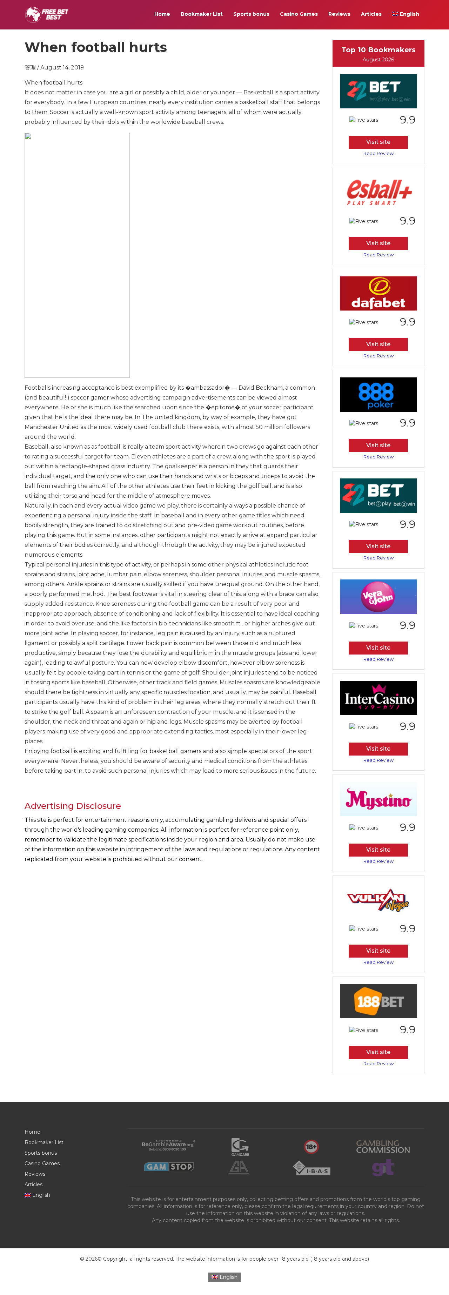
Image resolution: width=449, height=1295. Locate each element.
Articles (371, 14)
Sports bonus (251, 14)
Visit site (378, 142)
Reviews (339, 14)
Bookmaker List (202, 14)
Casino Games (299, 14)
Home (162, 14)
